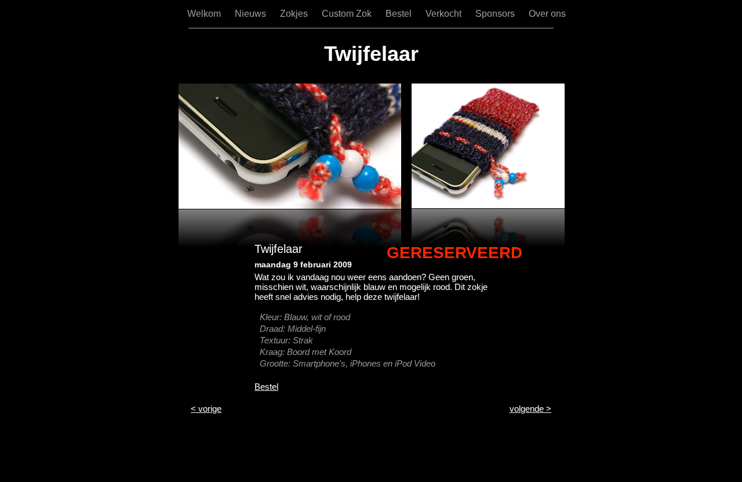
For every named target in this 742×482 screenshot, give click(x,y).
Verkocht (444, 14)
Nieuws (251, 14)
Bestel (399, 14)
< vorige (206, 409)
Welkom (205, 14)
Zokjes (295, 14)
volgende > (530, 409)
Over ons (547, 14)
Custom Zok (348, 14)
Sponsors (496, 14)
